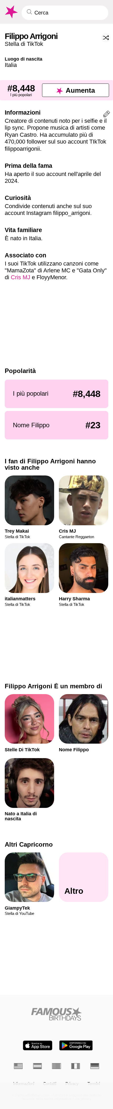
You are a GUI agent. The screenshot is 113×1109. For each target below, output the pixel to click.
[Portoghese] (56, 1066)
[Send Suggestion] (106, 115)
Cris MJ (20, 277)
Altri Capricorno (29, 844)
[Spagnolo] (37, 1066)
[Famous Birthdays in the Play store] (76, 1045)
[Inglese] (18, 1066)
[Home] (56, 1014)
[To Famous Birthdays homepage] (11, 12)
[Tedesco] (94, 1066)
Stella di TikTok (24, 44)
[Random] (106, 37)
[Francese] (75, 1066)
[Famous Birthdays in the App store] (37, 1045)
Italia (11, 65)
